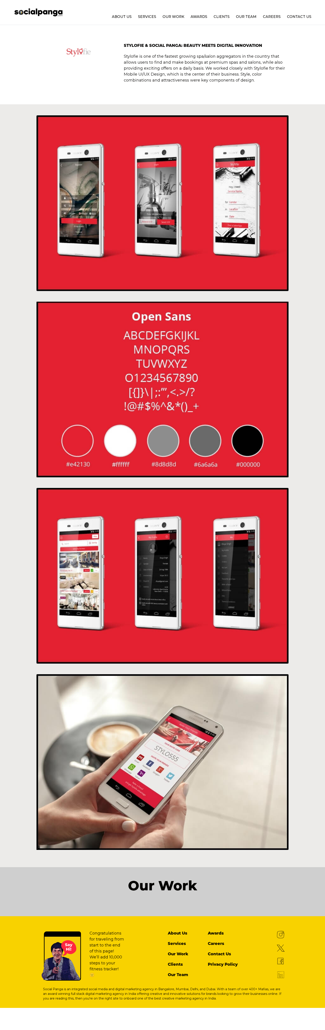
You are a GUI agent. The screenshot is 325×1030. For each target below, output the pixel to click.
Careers (272, 17)
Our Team (246, 17)
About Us (122, 17)
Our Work (173, 17)
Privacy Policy (223, 964)
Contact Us (299, 17)
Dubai (210, 989)
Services (147, 17)
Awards (199, 17)
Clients (221, 17)
